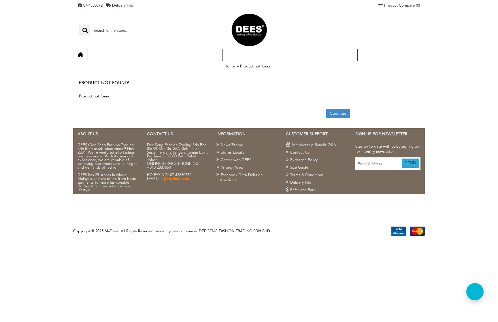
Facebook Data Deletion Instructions (239, 177)
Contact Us (299, 153)
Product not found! (256, 66)
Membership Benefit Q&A (314, 145)
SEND (410, 163)
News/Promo (232, 145)
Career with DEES (236, 160)
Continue (338, 114)
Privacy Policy (232, 168)
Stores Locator (233, 153)
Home (230, 66)
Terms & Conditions (307, 175)
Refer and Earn (303, 190)
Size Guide (299, 168)
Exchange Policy (304, 160)
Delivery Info (300, 182)
